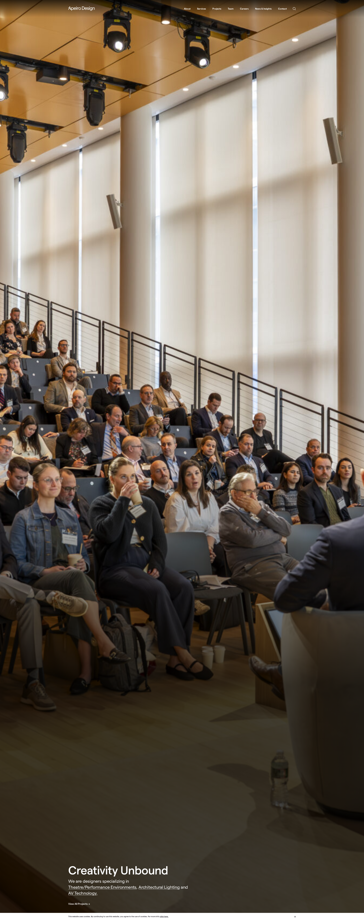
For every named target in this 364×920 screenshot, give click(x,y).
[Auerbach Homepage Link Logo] (81, 8)
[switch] (294, 9)
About (187, 9)
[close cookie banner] (295, 916)
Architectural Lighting (159, 887)
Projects (216, 9)
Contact (282, 9)
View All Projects (78, 903)
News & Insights (263, 9)
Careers (244, 9)
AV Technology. (82, 893)
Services (201, 9)
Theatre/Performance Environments (102, 887)
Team (230, 9)
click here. (164, 916)
